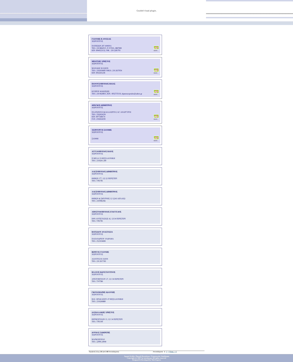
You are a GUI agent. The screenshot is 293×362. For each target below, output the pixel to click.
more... (156, 50)
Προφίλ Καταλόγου (143, 356)
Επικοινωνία (155, 356)
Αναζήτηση (165, 356)
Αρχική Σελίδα (129, 356)
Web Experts (156, 360)
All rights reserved (159, 358)
